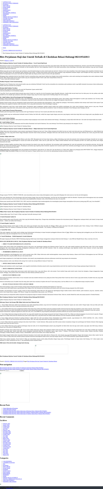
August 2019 (6, 448)
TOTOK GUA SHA (8, 18)
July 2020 (5, 435)
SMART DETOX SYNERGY (10, 16)
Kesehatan (5, 8)
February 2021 (6, 430)
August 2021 (6, 427)
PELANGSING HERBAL (9, 12)
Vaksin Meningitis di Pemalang (10, 408)
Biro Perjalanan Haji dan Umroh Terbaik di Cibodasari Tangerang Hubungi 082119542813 (21, 367)
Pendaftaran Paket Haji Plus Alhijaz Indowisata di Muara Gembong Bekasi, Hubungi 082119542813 (27, 412)
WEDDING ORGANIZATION (10, 22)
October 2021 (6, 426)
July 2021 (5, 429)
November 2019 (7, 444)
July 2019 (5, 449)
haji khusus (5, 4)
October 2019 (6, 445)
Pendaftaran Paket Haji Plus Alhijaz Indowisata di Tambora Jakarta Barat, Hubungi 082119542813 (26, 413)
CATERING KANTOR (9, 462)
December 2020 (7, 431)
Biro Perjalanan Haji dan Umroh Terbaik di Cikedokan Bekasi (42, 361)
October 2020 (6, 434)
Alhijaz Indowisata (4, 149)
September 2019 (7, 446)
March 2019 (6, 454)
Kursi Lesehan (6, 472)
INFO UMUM (6, 6)
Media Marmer (6, 473)
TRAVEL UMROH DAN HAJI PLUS (12, 50)
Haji (4, 464)
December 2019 (7, 442)
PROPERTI (6, 14)
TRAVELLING (7, 19)
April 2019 (5, 453)
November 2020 (7, 433)
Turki (67, 232)
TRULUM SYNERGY (8, 21)
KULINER (5, 11)
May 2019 (5, 452)
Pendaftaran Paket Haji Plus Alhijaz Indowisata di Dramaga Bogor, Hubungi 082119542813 (25, 411)
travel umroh (15, 149)
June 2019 (5, 450)
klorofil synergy (7, 10)
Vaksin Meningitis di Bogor (9, 409)
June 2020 (5, 437)
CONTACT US (7, 1)
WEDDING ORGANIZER (9, 481)
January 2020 (6, 441)
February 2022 (6, 423)
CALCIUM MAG (7, 461)
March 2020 (6, 438)
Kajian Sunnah (6, 7)
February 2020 (6, 440)
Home (4, 47)
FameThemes (9, 488)
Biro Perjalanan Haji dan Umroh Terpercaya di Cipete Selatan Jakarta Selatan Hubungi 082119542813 (24, 369)
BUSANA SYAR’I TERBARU (10, 3)
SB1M (4, 15)
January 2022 (6, 425)
